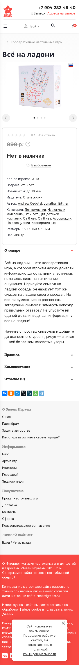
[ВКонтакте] (4, 393)
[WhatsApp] (35, 393)
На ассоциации (18, 223)
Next (73, 118)
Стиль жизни (32, 197)
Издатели (9, 468)
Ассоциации (62, 218)
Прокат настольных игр (20, 498)
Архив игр (9, 461)
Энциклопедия (13, 481)
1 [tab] (34, 118)
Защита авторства (16, 430)
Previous (6, 118)
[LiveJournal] (29, 393)
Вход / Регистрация (17, 542)
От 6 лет (29, 218)
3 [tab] (41, 118)
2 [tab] (37, 118)
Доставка (9, 505)
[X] (23, 393)
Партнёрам (10, 423)
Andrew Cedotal (30, 203)
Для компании (35, 209)
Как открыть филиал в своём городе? (31, 437)
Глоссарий (10, 474)
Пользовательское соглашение (26, 525)
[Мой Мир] (17, 393)
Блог (5, 454)
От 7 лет (31, 214)
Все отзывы (47, 135)
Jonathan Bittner (56, 203)
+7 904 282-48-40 (57, 8)
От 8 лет (44, 218)
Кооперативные (44, 223)
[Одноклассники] (11, 393)
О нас (6, 417)
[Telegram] (41, 393)
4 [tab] (44, 118)
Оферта (8, 519)
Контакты (9, 512)
